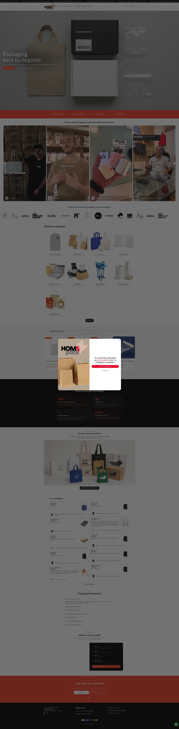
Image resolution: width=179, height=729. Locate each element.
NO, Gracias (105, 370)
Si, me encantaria (105, 366)
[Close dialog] (119, 340)
